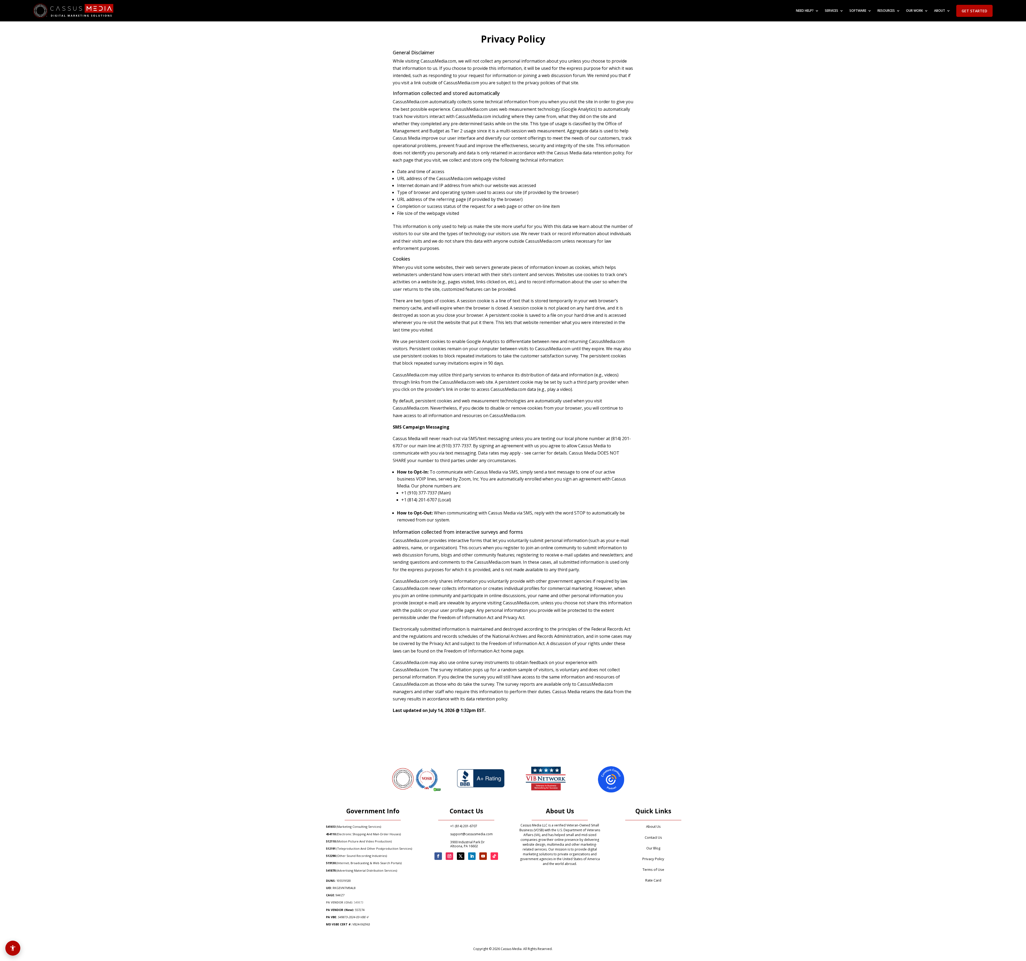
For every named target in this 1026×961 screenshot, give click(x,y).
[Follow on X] (460, 856)
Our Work (914, 11)
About (939, 11)
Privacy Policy (653, 858)
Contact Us (653, 837)
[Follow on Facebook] (438, 856)
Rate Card (653, 880)
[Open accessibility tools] (12, 948)
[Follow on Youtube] (483, 856)
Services (831, 11)
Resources (886, 11)
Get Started (974, 10)
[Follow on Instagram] (449, 856)
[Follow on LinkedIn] (472, 856)
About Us (653, 826)
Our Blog (653, 848)
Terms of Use (653, 869)
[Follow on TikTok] (494, 856)
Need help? (805, 11)
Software (857, 11)
